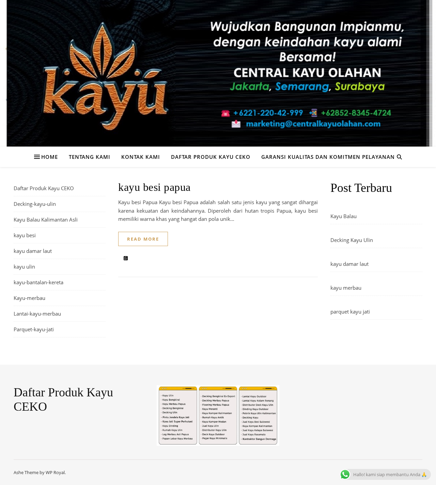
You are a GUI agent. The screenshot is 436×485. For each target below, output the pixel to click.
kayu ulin (24, 266)
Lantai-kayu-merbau (37, 313)
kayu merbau (345, 287)
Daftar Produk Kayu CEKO (210, 156)
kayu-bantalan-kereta (38, 282)
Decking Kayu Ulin (351, 240)
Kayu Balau (343, 216)
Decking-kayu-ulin (35, 203)
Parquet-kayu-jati (34, 329)
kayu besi (25, 235)
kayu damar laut (33, 250)
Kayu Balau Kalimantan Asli (46, 219)
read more (143, 239)
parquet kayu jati (350, 311)
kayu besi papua (154, 187)
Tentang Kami (89, 156)
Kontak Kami (140, 156)
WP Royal (55, 472)
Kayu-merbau (29, 297)
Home (49, 156)
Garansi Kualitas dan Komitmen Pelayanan (328, 156)
